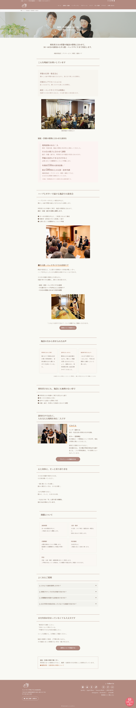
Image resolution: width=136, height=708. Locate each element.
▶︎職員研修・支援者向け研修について (52, 665)
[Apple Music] (87, 687)
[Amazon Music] (91, 687)
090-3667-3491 (28, 694)
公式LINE (111, 692)
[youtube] (114, 1)
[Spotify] (82, 687)
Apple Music (90, 690)
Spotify (83, 690)
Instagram (95, 692)
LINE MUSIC (110, 690)
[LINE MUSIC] (96, 687)
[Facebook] (108, 687)
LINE (112, 687)
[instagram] (110, 1)
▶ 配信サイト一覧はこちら (108, 695)
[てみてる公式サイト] (24, 5)
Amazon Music (100, 690)
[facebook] (108, 1)
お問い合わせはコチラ (129, 703)
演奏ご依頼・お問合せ (31, 698)
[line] (112, 1)
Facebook (102, 692)
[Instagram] (103, 687)
